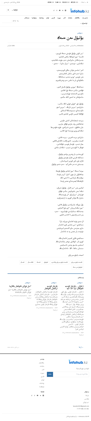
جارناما (87, 396)
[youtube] (60, 10)
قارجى (53, 18)
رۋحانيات (41, 18)
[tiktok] (54, 10)
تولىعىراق (84, 24)
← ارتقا (81, 347)
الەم (64, 18)
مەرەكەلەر (26, 18)
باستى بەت (85, 18)
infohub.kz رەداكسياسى (76, 46)
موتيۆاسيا (34, 18)
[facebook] (57, 10)
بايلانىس (86, 399)
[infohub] (79, 10)
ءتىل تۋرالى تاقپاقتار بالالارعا (20, 286)
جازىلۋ (49, 374)
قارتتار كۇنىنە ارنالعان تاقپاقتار (51, 287)
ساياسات (70, 18)
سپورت (59, 18)
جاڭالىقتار (77, 18)
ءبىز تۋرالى (86, 403)
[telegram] (62, 10)
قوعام (47, 18)
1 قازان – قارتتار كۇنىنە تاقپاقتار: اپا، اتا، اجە (74, 287)
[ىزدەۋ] (18, 21)
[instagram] (65, 10)
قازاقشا (16, 10)
